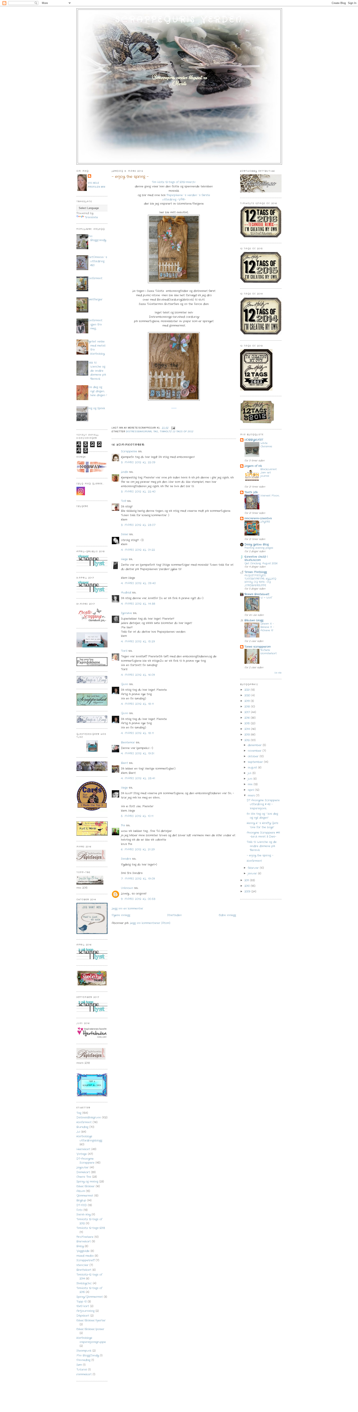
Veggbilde (83, 1251)
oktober (254, 756)
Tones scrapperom (257, 647)
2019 (247, 701)
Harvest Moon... (269, 496)
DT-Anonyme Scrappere (85, 1161)
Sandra (126, 859)
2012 (247, 740)
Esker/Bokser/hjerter (91, 1320)
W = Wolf (266, 598)
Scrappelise (129, 451)
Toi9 (123, 501)
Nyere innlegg (121, 915)
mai (251, 784)
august (253, 768)
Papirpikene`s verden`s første (188, 195)
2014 (247, 729)
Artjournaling (85, 1311)
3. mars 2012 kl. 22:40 (138, 492)
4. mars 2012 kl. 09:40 (138, 583)
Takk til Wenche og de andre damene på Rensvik (96, 371)
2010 (247, 886)
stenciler (82, 1265)
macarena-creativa (258, 518)
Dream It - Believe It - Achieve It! (267, 627)
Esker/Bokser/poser (90, 1329)
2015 (247, 723)
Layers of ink (253, 466)
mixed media (85, 1256)
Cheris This (83, 1177)
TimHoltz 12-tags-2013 (90, 1228)
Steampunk (83, 1351)
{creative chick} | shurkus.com (255, 558)
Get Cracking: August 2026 (261, 563)
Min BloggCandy (87, 1355)
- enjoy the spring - (130, 176)
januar (253, 873)
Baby (80, 1246)
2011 (247, 880)
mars (252, 796)
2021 (247, 690)
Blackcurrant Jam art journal (268, 472)
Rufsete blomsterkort (268, 651)
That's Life (251, 492)
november (255, 751)
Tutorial (81, 1370)
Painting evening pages (258, 548)
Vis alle (278, 672)
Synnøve (126, 613)
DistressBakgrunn (88, 1117)
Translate (91, 217)
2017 (247, 712)
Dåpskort (82, 1316)
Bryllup (81, 1200)
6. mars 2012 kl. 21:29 (138, 849)
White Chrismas (266, 444)
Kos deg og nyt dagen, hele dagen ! (97, 391)
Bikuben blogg (253, 620)
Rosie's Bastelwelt (256, 594)
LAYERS (265, 522)
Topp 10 (81, 1302)
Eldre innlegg (227, 915)
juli (250, 773)
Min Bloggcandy (96, 238)
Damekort (83, 1172)
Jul (78, 1132)
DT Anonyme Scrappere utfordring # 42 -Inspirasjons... (263, 804)
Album (80, 1191)
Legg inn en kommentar (127, 909)
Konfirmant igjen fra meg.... (94, 324)
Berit (124, 763)
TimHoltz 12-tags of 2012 (176, 431)
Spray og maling (87, 1182)
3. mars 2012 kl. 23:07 (138, 525)
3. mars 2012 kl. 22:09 (138, 462)
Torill (124, 651)
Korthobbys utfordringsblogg (89, 1138)
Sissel (124, 534)
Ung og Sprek (96, 408)
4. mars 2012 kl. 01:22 (138, 550)
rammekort (84, 1374)
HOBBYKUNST (253, 440)
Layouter (82, 1167)
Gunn (124, 684)
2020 (247, 695)
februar (254, 868)
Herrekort (83, 1149)
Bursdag (82, 1127)
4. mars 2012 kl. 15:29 (138, 641)
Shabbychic (84, 1283)
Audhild (126, 593)
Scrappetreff (85, 1260)
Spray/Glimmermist (89, 1297)
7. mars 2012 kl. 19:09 (138, 879)
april (251, 790)
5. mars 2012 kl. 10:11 (137, 816)
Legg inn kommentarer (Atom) (150, 923)
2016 (247, 718)
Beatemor (128, 742)
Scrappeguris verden (179, 19)
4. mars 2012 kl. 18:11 (137, 704)
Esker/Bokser (85, 1186)
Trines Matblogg (255, 572)
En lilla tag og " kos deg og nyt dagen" (262, 816)
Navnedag (83, 1360)
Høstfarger (95, 299)
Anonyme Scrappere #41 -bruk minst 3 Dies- (263, 835)
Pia (123, 825)
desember (255, 745)
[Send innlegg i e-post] (172, 428)
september (256, 762)
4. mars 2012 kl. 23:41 (138, 778)
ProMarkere (84, 1237)
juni (250, 779)
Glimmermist (84, 1196)
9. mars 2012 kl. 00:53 (138, 899)
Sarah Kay (83, 1215)
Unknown (127, 888)
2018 (247, 707)
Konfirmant (94, 278)
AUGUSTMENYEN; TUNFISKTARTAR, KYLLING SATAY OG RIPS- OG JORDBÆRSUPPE (260, 580)
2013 (247, 735)
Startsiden (174, 915)
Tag (78, 1113)
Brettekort (83, 1270)
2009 (247, 892)
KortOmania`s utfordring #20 (97, 261)
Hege (124, 559)
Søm (79, 1365)
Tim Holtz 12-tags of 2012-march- (174, 182)
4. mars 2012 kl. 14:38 (138, 604)
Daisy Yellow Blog (256, 544)
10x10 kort (82, 1306)
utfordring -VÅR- (174, 200)
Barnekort (83, 1241)
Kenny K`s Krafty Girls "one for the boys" (262, 825)
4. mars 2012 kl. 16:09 (138, 675)
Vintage (81, 1154)
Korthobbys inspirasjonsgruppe (91, 1340)
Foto (79, 1210)
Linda (124, 472)
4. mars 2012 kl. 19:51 (138, 753)
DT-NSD (81, 1205)
